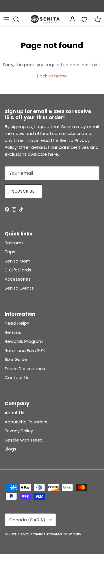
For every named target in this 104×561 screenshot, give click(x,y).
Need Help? (17, 323)
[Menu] (6, 19)
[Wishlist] (84, 19)
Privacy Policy (19, 431)
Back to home (52, 76)
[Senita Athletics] (45, 19)
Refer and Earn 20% (25, 350)
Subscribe (23, 191)
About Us (14, 413)
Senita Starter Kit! (73, 8)
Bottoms (14, 243)
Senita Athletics (31, 534)
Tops (10, 252)
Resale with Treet (23, 440)
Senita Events (19, 288)
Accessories (18, 279)
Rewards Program (24, 341)
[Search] (19, 19)
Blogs (10, 449)
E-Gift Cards (18, 270)
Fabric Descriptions (25, 369)
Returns (13, 332)
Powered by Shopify (64, 534)
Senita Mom (17, 261)
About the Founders (26, 422)
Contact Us (17, 377)
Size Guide (16, 359)
